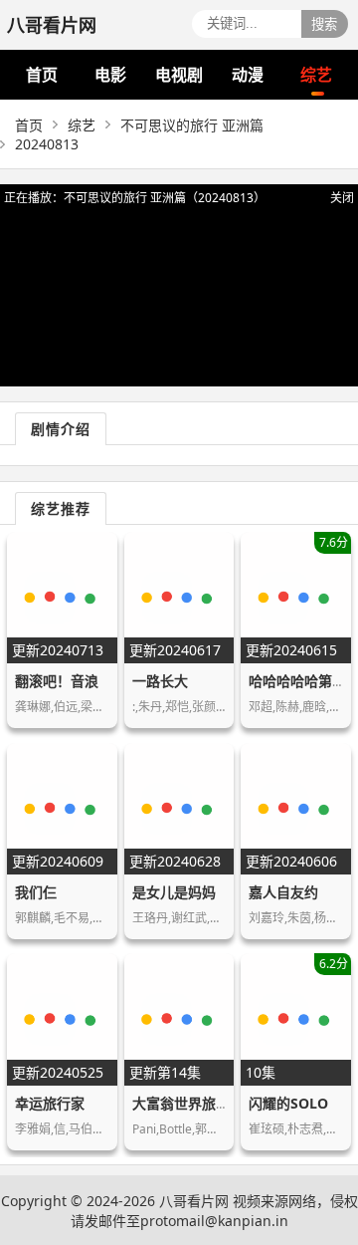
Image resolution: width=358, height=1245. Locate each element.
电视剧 (179, 75)
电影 (110, 75)
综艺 (316, 75)
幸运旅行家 (50, 1103)
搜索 (324, 24)
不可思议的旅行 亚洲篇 (192, 125)
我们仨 (36, 891)
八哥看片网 (194, 1200)
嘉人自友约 (283, 891)
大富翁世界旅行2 (185, 1103)
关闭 (342, 197)
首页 (42, 75)
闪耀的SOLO (288, 1103)
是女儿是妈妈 (174, 891)
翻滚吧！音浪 (56, 680)
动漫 (248, 75)
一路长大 (160, 680)
